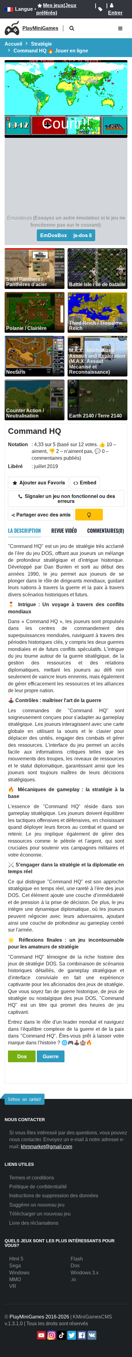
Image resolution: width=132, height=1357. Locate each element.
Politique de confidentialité (38, 1186)
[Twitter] (71, 1335)
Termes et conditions (31, 1177)
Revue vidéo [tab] (64, 530)
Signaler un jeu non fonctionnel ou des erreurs (69, 498)
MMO (15, 1279)
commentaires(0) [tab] (105, 530)
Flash (77, 1258)
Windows (19, 1272)
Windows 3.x (85, 1272)
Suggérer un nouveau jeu (36, 1204)
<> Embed (84, 482)
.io (73, 1279)
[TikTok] (61, 1335)
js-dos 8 (82, 235)
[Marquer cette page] (100, 9)
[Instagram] (51, 1335)
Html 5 (16, 1258)
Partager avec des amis (43, 514)
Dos (22, 1056)
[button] (72, 29)
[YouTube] (41, 1335)
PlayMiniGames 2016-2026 (39, 1316)
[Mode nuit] (89, 514)
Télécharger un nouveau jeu (40, 1213)
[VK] (91, 1335)
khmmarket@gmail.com (46, 1146)
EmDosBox (53, 235)
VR (12, 1286)
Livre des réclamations (33, 1223)
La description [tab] (24, 530)
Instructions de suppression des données (53, 1195)
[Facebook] (81, 1335)
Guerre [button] (51, 1056)
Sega (15, 1265)
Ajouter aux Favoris (41, 482)
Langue (24, 9)
